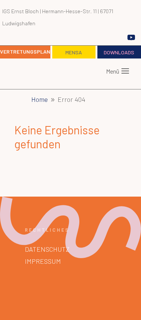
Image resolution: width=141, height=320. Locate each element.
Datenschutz (47, 249)
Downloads (119, 52)
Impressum (43, 261)
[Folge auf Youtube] (131, 37)
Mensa (73, 52)
